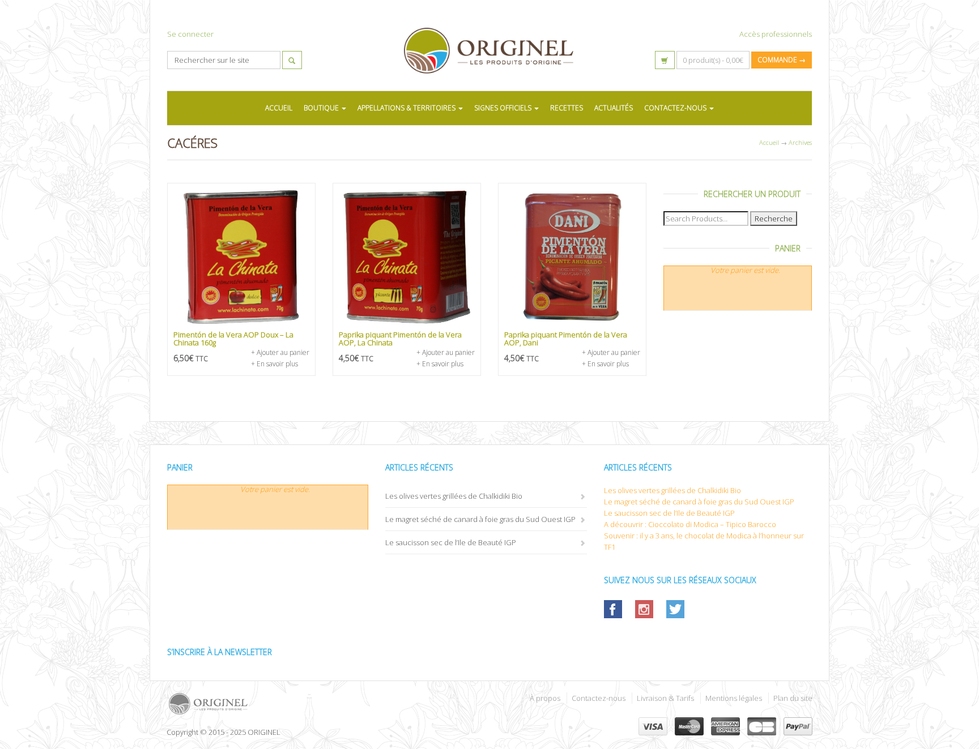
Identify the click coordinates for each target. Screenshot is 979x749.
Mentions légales (733, 698)
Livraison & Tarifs (665, 698)
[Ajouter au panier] (241, 257)
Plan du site (792, 698)
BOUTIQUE (322, 108)
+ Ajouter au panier (280, 352)
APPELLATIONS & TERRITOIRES (407, 108)
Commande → (781, 60)
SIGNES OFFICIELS (503, 108)
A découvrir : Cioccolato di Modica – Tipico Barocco (690, 524)
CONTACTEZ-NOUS (676, 108)
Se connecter (190, 34)
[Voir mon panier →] (665, 60)
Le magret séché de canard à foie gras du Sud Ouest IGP (480, 519)
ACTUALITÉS (613, 108)
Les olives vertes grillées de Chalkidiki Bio (453, 496)
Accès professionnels (775, 34)
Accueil (769, 142)
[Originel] (324, 703)
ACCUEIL (278, 108)
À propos (545, 698)
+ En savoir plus (274, 364)
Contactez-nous (598, 698)
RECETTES (566, 108)
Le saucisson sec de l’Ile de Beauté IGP (450, 542)
